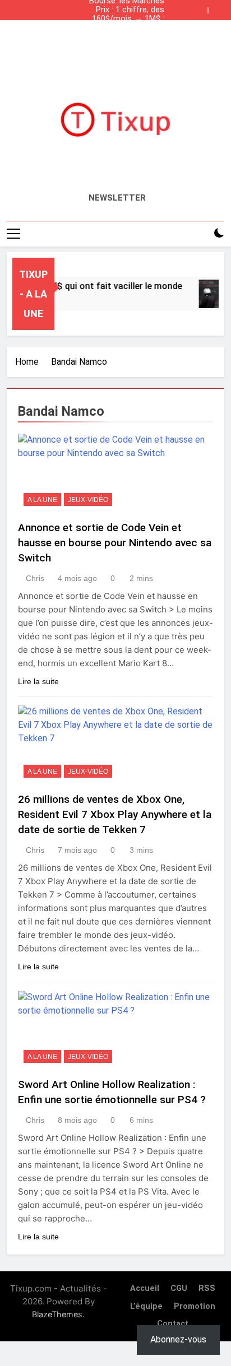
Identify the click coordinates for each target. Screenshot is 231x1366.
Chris (35, 578)
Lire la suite (38, 681)
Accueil (144, 1288)
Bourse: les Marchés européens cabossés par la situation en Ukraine (118, 36)
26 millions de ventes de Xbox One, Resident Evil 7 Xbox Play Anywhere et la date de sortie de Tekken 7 (114, 814)
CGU (178, 1288)
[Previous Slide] (201, 7)
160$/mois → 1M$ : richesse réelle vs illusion (118, 19)
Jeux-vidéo (88, 500)
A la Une (42, 500)
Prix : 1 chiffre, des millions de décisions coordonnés (125, 10)
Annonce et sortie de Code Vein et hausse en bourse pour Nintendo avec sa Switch (114, 542)
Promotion (194, 1306)
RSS (206, 1288)
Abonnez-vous (178, 1339)
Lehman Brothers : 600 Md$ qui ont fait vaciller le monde (117, 28)
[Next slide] (218, 7)
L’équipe (146, 1306)
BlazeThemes (57, 1314)
